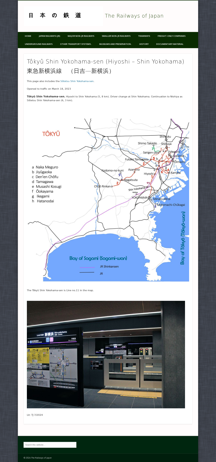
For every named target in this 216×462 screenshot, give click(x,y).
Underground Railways (38, 44)
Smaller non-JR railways (116, 36)
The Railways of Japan (134, 16)
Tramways (144, 36)
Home (28, 36)
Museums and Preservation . (115, 44)
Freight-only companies (171, 36)
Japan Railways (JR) (49, 36)
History (144, 44)
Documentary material (169, 44)
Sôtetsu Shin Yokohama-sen (77, 81)
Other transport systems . (76, 44)
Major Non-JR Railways (81, 36)
